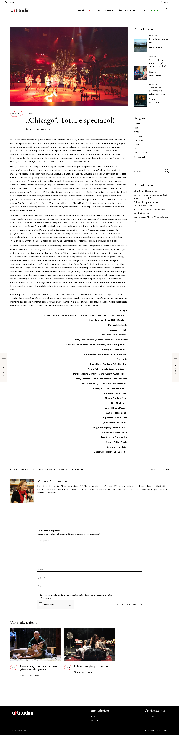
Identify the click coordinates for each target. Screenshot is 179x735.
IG (149, 716)
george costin (17, 469)
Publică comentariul (126, 604)
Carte (136, 132)
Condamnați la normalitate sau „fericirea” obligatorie (38, 667)
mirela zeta (54, 469)
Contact (95, 716)
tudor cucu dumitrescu (36, 469)
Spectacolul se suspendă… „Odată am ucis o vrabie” (158, 63)
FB (173, 2)
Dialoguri (139, 140)
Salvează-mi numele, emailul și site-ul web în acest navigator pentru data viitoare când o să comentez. (76, 596)
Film (136, 128)
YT (153, 716)
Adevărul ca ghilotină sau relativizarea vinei (158, 90)
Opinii (136, 144)
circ (81, 469)
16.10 (68, 667)
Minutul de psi (141, 153)
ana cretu (65, 469)
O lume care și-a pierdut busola (93, 666)
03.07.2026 (153, 57)
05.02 (14, 667)
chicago (75, 469)
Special (137, 148)
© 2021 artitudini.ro (19, 730)
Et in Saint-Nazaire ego (145, 190)
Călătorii (138, 136)
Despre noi (10, 2)
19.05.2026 (153, 84)
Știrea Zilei (139, 157)
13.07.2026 (153, 36)
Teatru (30, 113)
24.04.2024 (17, 113)
